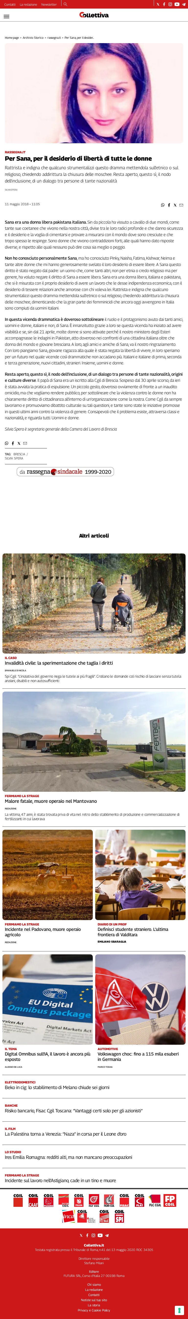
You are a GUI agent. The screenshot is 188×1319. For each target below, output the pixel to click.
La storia (94, 1305)
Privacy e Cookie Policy (94, 1310)
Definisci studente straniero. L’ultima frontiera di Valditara (133, 932)
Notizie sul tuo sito (94, 1300)
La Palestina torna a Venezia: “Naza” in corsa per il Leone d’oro (65, 1134)
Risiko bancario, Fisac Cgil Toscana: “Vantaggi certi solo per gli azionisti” (73, 1110)
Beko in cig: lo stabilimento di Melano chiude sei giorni (57, 1087)
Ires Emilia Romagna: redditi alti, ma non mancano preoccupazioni (68, 1157)
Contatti (10, 4)
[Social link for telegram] (184, 4)
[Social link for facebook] (164, 4)
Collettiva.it (94, 1245)
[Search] (65, 4)
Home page (12, 37)
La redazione (28, 4)
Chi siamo (94, 1284)
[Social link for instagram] (170, 4)
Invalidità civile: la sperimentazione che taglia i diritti (59, 663)
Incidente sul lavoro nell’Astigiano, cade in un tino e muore (60, 1180)
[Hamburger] (6, 16)
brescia (19, 454)
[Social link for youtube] (177, 4)
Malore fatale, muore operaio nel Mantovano (51, 801)
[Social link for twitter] (158, 4)
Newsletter (49, 4)
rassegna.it (54, 37)
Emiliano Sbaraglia (112, 941)
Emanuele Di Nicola (15, 670)
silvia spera (14, 458)
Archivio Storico (33, 37)
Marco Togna (105, 1067)
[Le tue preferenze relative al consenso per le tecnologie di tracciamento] (179, 1310)
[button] (163, 205)
